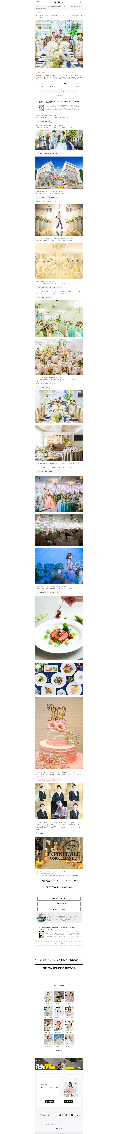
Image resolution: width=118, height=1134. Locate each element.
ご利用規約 (52, 1124)
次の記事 (64, 943)
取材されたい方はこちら (68, 1124)
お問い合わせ (59, 1128)
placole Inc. (58, 1132)
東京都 (39, 12)
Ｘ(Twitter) (53, 86)
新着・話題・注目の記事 (59, 898)
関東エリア (52, 6)
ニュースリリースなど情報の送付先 (59, 1122)
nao (48, 914)
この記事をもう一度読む (59, 909)
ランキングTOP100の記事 (59, 903)
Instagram (76, 86)
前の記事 (54, 943)
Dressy (59, 2)
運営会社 (47, 1124)
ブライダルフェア (45, 6)
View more (59, 1050)
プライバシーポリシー (59, 1124)
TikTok (41, 86)
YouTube (65, 86)
